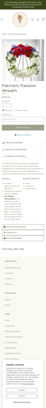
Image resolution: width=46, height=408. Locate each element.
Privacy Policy (28, 384)
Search (8, 299)
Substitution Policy (13, 353)
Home (4, 34)
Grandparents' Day (13, 268)
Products (9, 279)
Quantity (6, 101)
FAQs (7, 320)
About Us (9, 284)
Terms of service (12, 359)
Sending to (10, 115)
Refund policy (11, 348)
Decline (22, 396)
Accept (22, 390)
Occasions (9, 273)
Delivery (9, 110)
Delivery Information (14, 337)
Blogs (7, 305)
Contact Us (9, 326)
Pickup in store (22, 110)
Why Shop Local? (12, 331)
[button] (32, 19)
